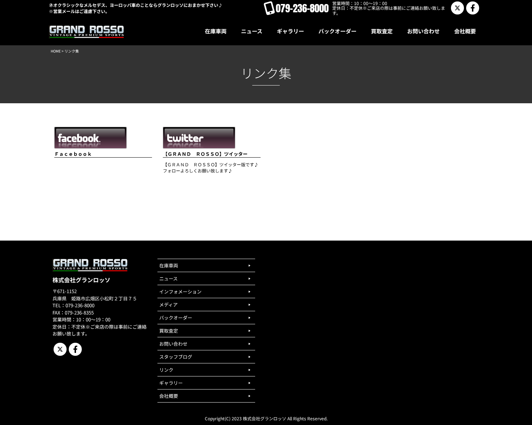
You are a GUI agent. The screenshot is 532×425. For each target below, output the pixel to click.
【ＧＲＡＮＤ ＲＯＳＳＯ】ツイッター (205, 153)
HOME (56, 51)
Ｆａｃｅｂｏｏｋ (73, 153)
